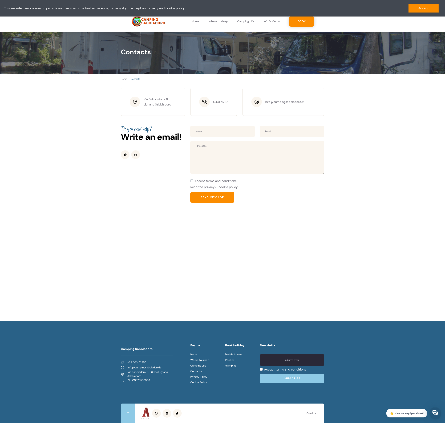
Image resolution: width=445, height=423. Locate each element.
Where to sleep (218, 21)
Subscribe (292, 378)
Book (302, 21)
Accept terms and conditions (216, 181)
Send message (212, 197)
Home (195, 21)
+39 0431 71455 (136, 362)
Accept (423, 8)
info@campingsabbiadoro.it (284, 102)
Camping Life (245, 21)
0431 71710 (220, 102)
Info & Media (272, 21)
